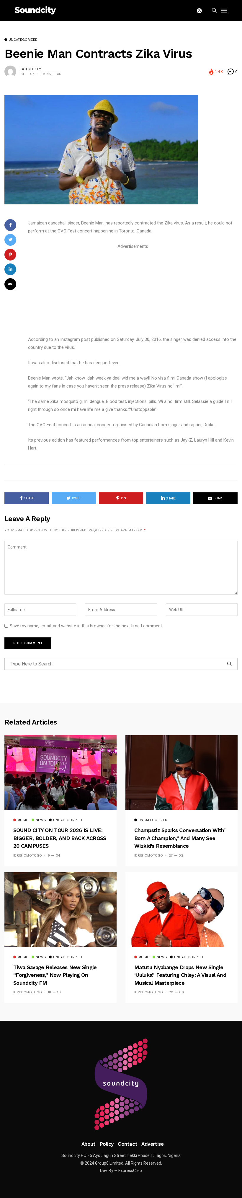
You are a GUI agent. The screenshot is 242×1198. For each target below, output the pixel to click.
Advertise (152, 1144)
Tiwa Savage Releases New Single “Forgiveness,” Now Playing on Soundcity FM (55, 975)
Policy (107, 1144)
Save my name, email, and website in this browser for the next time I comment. (86, 626)
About (88, 1144)
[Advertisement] (133, 291)
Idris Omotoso (27, 855)
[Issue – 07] (121, 1084)
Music (23, 820)
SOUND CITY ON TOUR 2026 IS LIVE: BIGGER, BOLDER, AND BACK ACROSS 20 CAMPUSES (59, 838)
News (41, 820)
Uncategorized (23, 39)
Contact (127, 1144)
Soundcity (31, 69)
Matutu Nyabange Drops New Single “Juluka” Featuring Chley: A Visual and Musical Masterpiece (180, 975)
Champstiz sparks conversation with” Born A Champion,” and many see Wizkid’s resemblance (180, 838)
